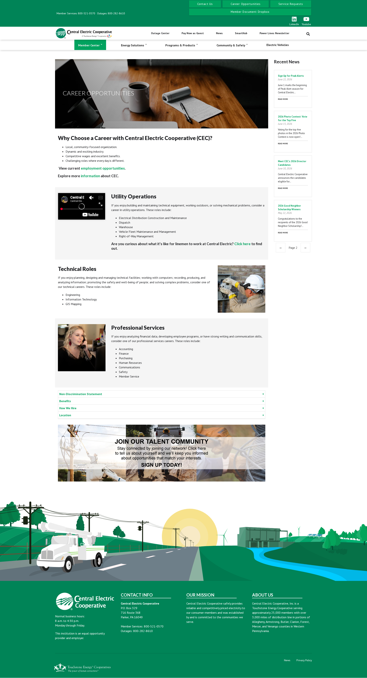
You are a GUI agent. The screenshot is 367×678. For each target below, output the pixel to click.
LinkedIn (294, 24)
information (90, 176)
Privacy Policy (304, 660)
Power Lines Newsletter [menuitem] (274, 33)
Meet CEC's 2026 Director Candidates (292, 163)
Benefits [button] (65, 401)
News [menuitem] (219, 33)
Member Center (89, 45)
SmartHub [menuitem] (241, 33)
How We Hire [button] (67, 408)
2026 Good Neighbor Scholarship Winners (289, 207)
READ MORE (283, 99)
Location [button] (65, 415)
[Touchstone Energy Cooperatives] (82, 667)
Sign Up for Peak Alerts (291, 75)
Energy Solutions (133, 45)
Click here (242, 244)
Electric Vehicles (277, 45)
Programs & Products (180, 45)
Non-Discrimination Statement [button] (80, 394)
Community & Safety (231, 45)
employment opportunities (103, 168)
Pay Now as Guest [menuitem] (193, 33)
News (287, 660)
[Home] (83, 33)
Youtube (306, 24)
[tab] (161, 394)
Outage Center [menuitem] (160, 33)
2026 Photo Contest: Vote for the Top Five (292, 118)
